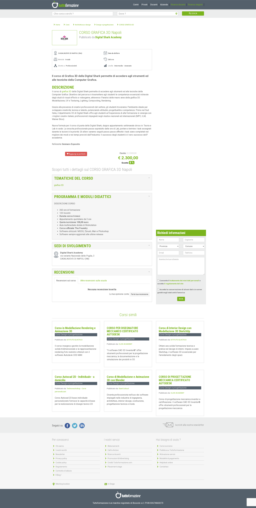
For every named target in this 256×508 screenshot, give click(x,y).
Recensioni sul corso (66, 280)
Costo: (123, 153)
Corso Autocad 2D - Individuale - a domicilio (74, 378)
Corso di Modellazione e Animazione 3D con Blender (128, 378)
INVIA (181, 299)
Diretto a (61, 66)
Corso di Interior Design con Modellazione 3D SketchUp (175, 329)
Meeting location (62, 484)
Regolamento (61, 467)
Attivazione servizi (167, 454)
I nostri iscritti (61, 450)
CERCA (194, 13)
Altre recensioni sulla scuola (93, 280)
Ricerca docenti (178, 4)
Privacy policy (61, 458)
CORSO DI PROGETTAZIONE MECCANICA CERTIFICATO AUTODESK (175, 380)
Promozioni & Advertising (118, 458)
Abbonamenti (113, 446)
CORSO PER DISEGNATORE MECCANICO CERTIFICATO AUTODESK (122, 331)
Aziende (164, 4)
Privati (144, 4)
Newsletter (60, 454)
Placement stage (115, 467)
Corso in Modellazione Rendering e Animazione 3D (75, 329)
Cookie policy (61, 462)
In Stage (111, 484)
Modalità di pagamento (169, 458)
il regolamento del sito (173, 284)
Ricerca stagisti (195, 4)
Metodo (61, 60)
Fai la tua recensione (139, 294)
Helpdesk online (166, 462)
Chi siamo (60, 446)
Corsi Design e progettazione (69, 334)
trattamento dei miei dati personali (184, 280)
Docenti (153, 4)
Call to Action (113, 450)
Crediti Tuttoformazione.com (120, 462)
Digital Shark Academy (108, 37)
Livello (110, 66)
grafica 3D (66, 91)
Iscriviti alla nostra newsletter (189, 425)
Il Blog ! (58, 475)
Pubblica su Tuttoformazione (172, 450)
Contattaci (164, 467)
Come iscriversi (166, 446)
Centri (136, 4)
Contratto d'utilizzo (64, 471)
